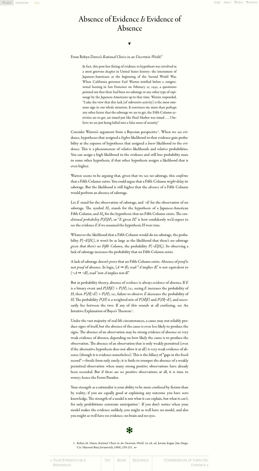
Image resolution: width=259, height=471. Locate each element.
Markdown (22, 2)
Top (107, 460)
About (227, 2)
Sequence (141, 460)
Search (238, 2)
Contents (251, 2)
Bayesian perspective (142, 132)
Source (7, 2)
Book (121, 460)
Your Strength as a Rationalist (69, 462)
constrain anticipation (121, 405)
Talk (37, 2)
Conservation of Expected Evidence (186, 462)
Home (217, 2)
